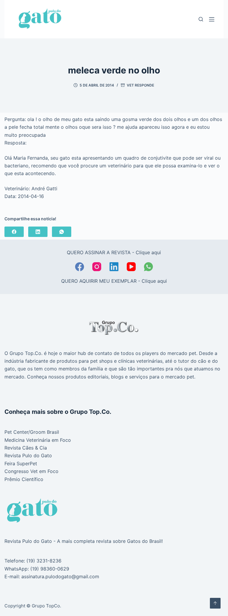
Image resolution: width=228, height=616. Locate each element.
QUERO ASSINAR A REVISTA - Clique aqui (114, 252)
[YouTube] (131, 266)
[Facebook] (14, 232)
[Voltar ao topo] (215, 603)
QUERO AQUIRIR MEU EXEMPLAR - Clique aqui (114, 281)
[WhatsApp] (61, 232)
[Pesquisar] (201, 19)
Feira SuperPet (20, 463)
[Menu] (211, 19)
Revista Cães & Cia (25, 448)
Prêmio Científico (23, 479)
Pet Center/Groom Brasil (31, 432)
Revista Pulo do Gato (28, 455)
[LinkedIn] (38, 232)
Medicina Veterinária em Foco (37, 440)
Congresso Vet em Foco (31, 471)
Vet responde (140, 85)
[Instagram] (96, 266)
